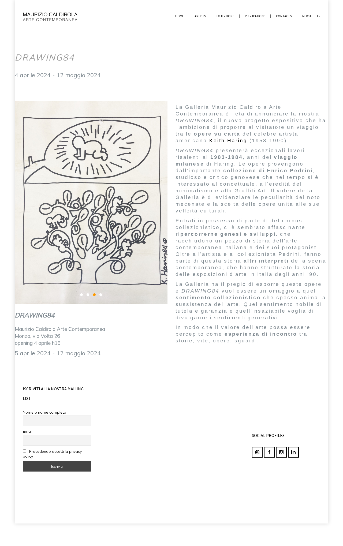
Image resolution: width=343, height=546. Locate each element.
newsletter (311, 16)
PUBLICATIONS (255, 16)
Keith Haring (228, 140)
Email (27, 431)
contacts (284, 16)
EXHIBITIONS (225, 16)
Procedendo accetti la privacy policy (52, 454)
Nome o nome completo (44, 412)
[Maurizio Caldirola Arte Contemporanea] (57, 16)
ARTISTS (200, 16)
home (179, 16)
